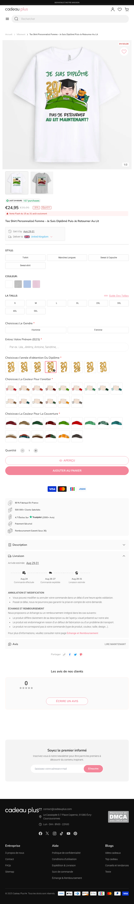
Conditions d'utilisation (64, 859)
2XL (98, 303)
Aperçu (69, 460)
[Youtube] (68, 833)
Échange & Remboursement (67, 878)
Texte (108, 871)
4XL (15, 311)
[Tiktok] (61, 833)
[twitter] (75, 655)
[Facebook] (40, 833)
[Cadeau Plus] (16, 9)
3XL (119, 303)
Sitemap (9, 871)
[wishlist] (120, 9)
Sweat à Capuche (108, 257)
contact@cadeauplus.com (57, 809)
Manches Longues (67, 257)
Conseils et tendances (117, 865)
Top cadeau (111, 859)
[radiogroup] (67, 330)
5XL (36, 311)
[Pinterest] (75, 833)
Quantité (10, 450)
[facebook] (70, 655)
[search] (16, 19)
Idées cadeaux (113, 852)
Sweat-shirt (25, 265)
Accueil (8, 34)
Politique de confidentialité (66, 852)
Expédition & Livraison (64, 865)
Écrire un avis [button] (67, 701)
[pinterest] (81, 655)
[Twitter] (47, 833)
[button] (67, 324)
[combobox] (70, 19)
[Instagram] (54, 833)
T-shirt (25, 257)
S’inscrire (93, 768)
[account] (113, 9)
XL (77, 303)
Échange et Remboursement (82, 633)
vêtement (21, 34)
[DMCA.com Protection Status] (118, 817)
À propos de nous (14, 852)
